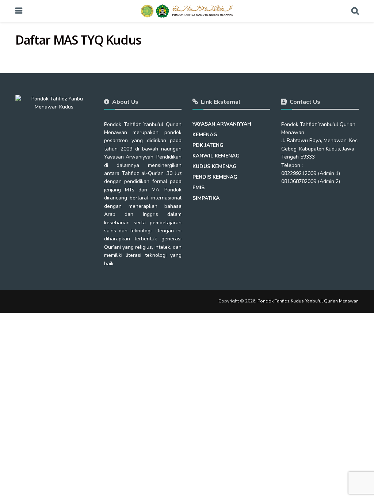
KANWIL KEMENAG (216, 155)
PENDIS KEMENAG (214, 177)
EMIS (198, 187)
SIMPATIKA (206, 198)
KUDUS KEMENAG (214, 166)
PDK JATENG (208, 145)
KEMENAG (204, 134)
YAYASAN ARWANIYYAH (221, 124)
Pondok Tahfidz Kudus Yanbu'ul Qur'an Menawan (308, 301)
